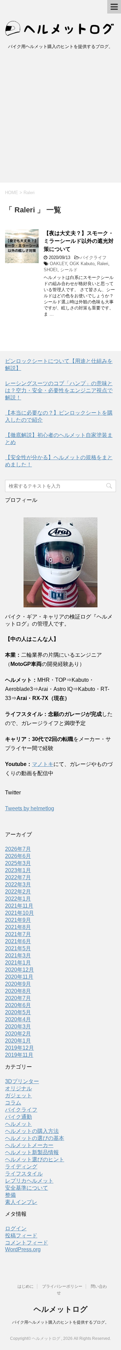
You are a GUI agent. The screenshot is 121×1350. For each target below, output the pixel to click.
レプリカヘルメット (29, 1181)
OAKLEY (58, 263)
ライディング (21, 1166)
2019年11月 (19, 1055)
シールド (69, 269)
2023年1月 (18, 870)
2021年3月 (18, 955)
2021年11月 (19, 906)
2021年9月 (18, 920)
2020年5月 (18, 1012)
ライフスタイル (24, 1174)
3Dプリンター (22, 1081)
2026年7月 (18, 849)
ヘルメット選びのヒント (34, 1159)
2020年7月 (18, 998)
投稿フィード (21, 1235)
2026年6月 (18, 856)
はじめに (25, 1286)
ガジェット (18, 1095)
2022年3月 (18, 884)
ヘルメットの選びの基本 (34, 1138)
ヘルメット (18, 1124)
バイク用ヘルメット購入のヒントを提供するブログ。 (60, 1322)
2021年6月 (18, 941)
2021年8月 (18, 927)
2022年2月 (18, 891)
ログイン (16, 1228)
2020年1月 (18, 1041)
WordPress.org (23, 1249)
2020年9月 (18, 984)
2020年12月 (19, 970)
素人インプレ (21, 1202)
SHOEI (50, 269)
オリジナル (18, 1088)
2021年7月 (18, 934)
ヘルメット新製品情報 (32, 1152)
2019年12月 (19, 1048)
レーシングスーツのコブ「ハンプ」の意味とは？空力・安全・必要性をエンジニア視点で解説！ (59, 390)
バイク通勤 (18, 1117)
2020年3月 (18, 1026)
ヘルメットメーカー (29, 1145)
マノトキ (42, 764)
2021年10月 (19, 913)
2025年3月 (18, 863)
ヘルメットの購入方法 (32, 1131)
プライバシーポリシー (62, 1286)
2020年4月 (18, 1019)
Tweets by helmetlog (29, 808)
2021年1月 (18, 962)
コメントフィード (26, 1243)
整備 (10, 1195)
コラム (13, 1102)
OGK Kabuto (82, 263)
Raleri (102, 263)
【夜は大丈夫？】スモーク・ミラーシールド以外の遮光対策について (79, 241)
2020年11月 (19, 977)
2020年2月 (18, 1034)
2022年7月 (18, 877)
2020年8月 (18, 991)
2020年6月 (18, 1005)
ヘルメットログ (61, 1309)
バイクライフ (93, 257)
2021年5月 (18, 948)
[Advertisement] (60, 118)
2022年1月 (18, 899)
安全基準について (26, 1188)
